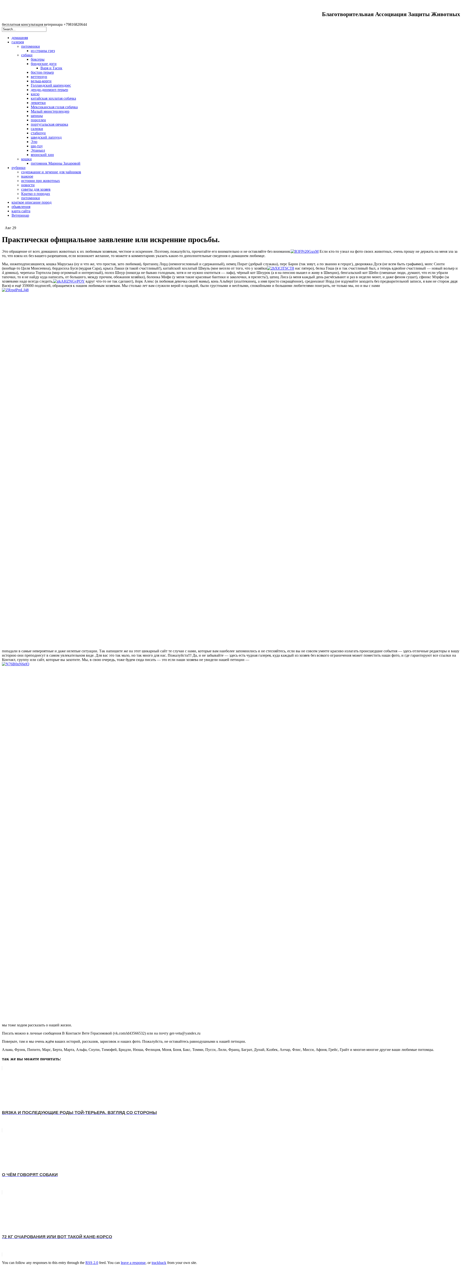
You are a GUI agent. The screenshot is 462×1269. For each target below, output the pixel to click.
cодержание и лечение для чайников (51, 172)
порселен (38, 120)
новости (28, 185)
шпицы (37, 116)
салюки (37, 129)
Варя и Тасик (51, 68)
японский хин (42, 155)
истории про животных (40, 181)
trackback (159, 1263)
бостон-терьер (42, 72)
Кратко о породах (35, 194)
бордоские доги (44, 64)
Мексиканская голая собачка (54, 107)
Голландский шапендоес (51, 85)
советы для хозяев (36, 189)
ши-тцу (37, 146)
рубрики (19, 168)
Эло (34, 142)
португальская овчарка (49, 124)
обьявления (21, 207)
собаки (26, 55)
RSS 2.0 (91, 1263)
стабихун (38, 133)
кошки (26, 159)
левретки (38, 103)
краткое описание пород (31, 202)
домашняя (20, 38)
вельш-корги (41, 81)
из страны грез (43, 51)
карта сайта (21, 211)
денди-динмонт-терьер (49, 90)
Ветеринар (20, 215)
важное (27, 176)
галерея (18, 42)
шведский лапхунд (46, 137)
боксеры (38, 59)
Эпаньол (38, 150)
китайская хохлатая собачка (53, 98)
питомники (30, 46)
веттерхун (39, 77)
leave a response (133, 1263)
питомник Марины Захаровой (55, 163)
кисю (35, 94)
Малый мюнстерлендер (50, 111)
